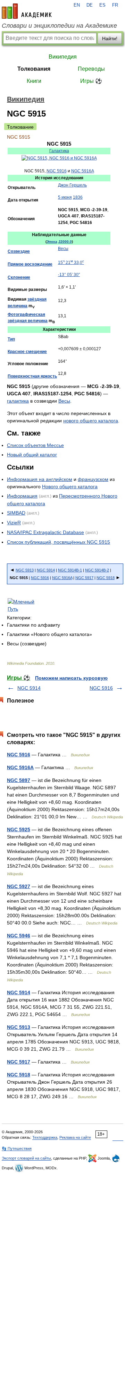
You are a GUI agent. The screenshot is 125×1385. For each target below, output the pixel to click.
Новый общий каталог (32, 454)
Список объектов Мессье (35, 445)
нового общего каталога (90, 420)
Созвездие (19, 251)
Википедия (63, 57)
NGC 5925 (18, 829)
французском (93, 479)
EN (77, 5)
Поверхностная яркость (32, 376)
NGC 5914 (46, 570)
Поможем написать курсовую (71, 678)
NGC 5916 (57, 171)
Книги (34, 81)
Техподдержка (44, 1137)
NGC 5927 (18, 886)
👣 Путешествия (17, 1148)
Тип (11, 339)
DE (89, 5)
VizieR (14, 522)
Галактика (59, 150)
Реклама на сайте (75, 1137)
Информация (22, 496)
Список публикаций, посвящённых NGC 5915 (58, 542)
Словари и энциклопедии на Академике (59, 25)
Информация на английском (39, 479)
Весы (63, 248)
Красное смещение (27, 351)
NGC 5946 (18, 935)
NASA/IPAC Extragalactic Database (45, 532)
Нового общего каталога (70, 486)
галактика (18, 401)
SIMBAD (16, 513)
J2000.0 (65, 241)
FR (115, 5)
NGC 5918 (106, 578)
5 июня (65, 197)
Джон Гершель (72, 185)
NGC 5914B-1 (70, 570)
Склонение (19, 277)
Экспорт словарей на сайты (26, 1158)
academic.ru (27, 11)
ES (102, 5)
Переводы (91, 69)
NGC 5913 (25, 570)
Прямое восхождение (30, 264)
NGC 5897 (18, 780)
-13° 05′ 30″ (69, 274)
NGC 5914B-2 (97, 570)
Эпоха (52, 241)
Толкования (33, 69)
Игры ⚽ (91, 81)
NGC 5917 (84, 578)
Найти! (109, 38)
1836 (78, 197)
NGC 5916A (82, 171)
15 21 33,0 (71, 262)
